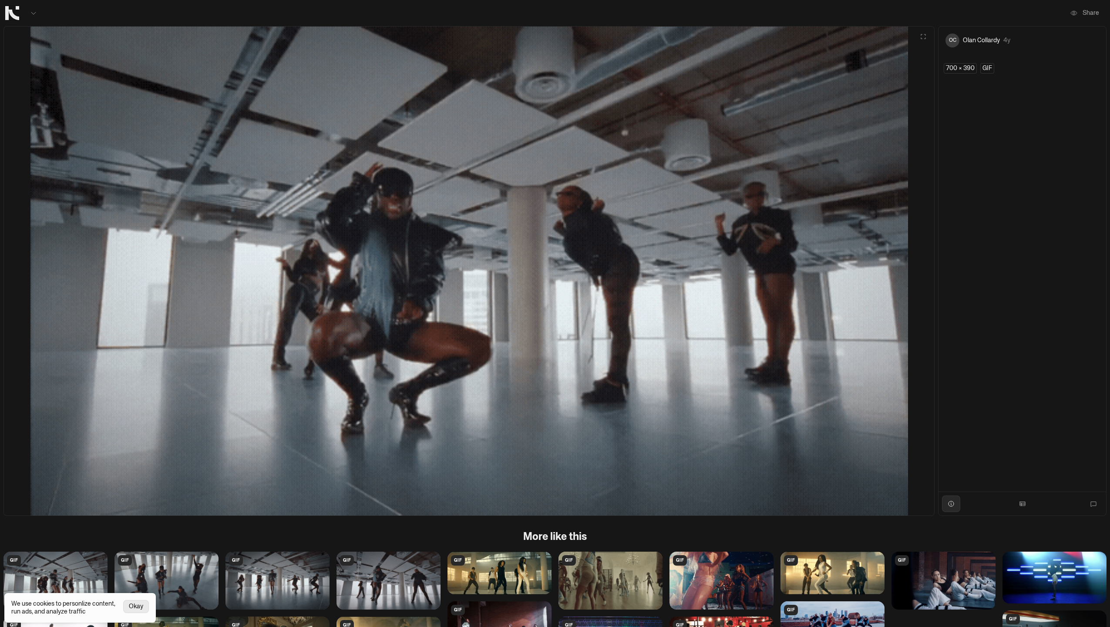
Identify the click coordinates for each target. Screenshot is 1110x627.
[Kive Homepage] (12, 13)
